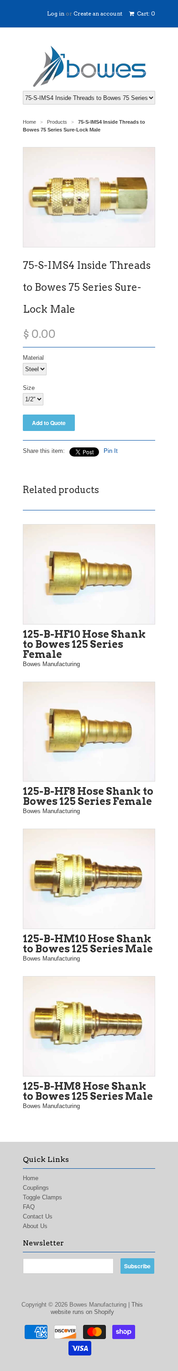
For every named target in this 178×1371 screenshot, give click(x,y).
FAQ (29, 1206)
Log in (55, 13)
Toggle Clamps (42, 1197)
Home (30, 1178)
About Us (35, 1226)
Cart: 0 (145, 13)
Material (33, 357)
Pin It (111, 450)
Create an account (97, 13)
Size (29, 387)
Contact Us (37, 1216)
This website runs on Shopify (97, 1308)
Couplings (36, 1187)
